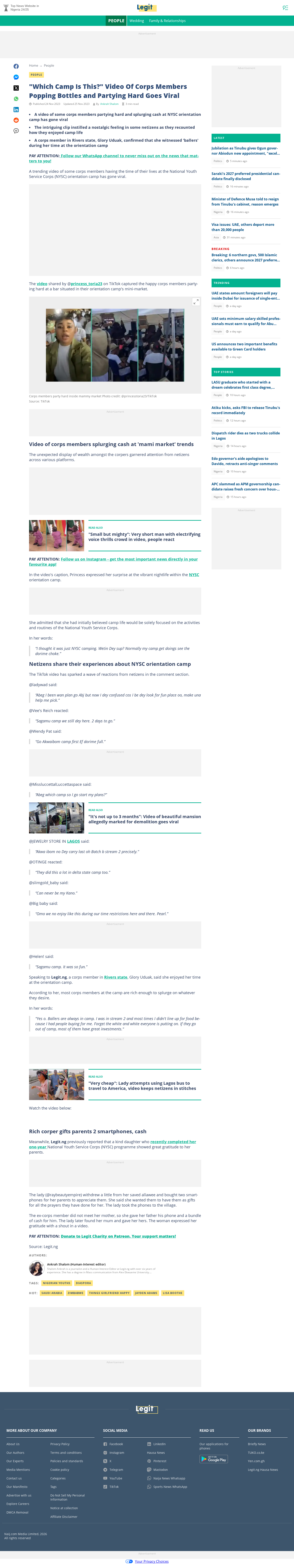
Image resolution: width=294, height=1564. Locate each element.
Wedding (137, 20)
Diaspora (83, 1283)
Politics (218, 161)
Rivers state (115, 977)
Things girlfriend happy (109, 1293)
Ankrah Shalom (109, 104)
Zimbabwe (76, 1293)
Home (33, 65)
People (116, 21)
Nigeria (218, 212)
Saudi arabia (52, 1293)
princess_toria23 (86, 283)
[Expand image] (196, 302)
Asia (216, 237)
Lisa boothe (173, 1293)
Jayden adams (146, 1293)
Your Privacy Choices (152, 1561)
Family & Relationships (167, 20)
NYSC (194, 574)
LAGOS (73, 841)
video (42, 283)
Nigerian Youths (56, 1283)
